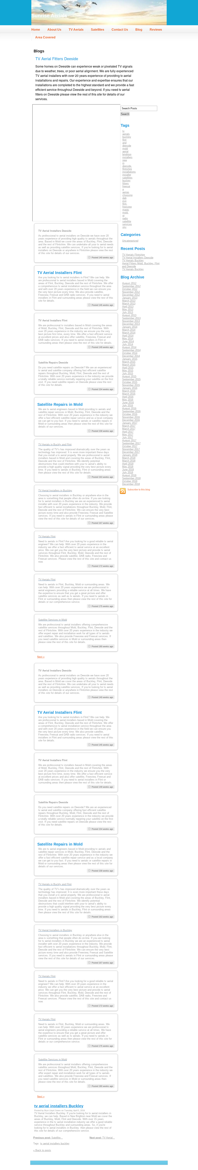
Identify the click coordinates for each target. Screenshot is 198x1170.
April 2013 (127, 306)
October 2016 (129, 414)
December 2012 (131, 294)
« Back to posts (42, 1150)
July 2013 (127, 312)
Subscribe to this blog (138, 489)
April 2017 (127, 431)
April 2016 (127, 396)
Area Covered (45, 37)
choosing (127, 195)
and (124, 142)
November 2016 (131, 417)
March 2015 (128, 361)
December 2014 (131, 356)
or (123, 215)
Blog (138, 29)
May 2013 (127, 309)
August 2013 (129, 315)
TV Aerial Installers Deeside (137, 257)
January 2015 (129, 358)
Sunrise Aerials (49, 15)
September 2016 (131, 411)
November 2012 (131, 292)
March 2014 (128, 329)
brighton (126, 154)
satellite (126, 221)
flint (124, 139)
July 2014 (127, 344)
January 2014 (129, 326)
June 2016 (128, 402)
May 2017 (127, 434)
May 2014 (127, 338)
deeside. (127, 166)
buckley (126, 136)
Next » (40, 656)
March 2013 (128, 300)
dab (124, 198)
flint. (124, 203)
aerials (126, 134)
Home (35, 29)
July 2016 (127, 405)
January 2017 (129, 423)
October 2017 (129, 446)
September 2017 (131, 443)
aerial (125, 151)
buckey (126, 180)
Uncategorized (130, 240)
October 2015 (129, 382)
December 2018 (131, 484)
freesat (126, 186)
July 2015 (127, 373)
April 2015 (127, 367)
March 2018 (128, 457)
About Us (54, 29)
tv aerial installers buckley (54, 1143)
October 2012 (129, 289)
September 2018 (131, 478)
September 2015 (131, 379)
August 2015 (129, 376)
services (127, 224)
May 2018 (127, 466)
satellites (127, 177)
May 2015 (127, 370)
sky (124, 227)
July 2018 (127, 472)
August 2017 (129, 440)
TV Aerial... (102, 1137)
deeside (126, 145)
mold (125, 148)
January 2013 (129, 297)
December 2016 (131, 420)
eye (124, 200)
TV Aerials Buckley (133, 260)
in (123, 163)
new (124, 160)
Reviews (156, 29)
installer (126, 174)
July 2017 (127, 437)
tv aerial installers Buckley (58, 1106)
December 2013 (131, 324)
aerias (125, 192)
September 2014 (131, 350)
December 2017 (131, 452)
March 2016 (128, 390)
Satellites (97, 29)
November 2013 (131, 321)
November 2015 (131, 385)
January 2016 (129, 388)
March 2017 (128, 425)
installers (127, 157)
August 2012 (129, 283)
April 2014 (127, 335)
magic (125, 209)
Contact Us (120, 29)
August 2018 (129, 475)
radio (125, 218)
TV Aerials (76, 29)
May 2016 (127, 399)
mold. (125, 212)
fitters (125, 183)
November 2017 (131, 449)
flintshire (127, 168)
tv (123, 131)
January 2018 (129, 455)
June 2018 (128, 469)
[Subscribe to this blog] (123, 491)
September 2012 (131, 286)
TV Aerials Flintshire (133, 254)
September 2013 (131, 318)
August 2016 (129, 408)
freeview (127, 206)
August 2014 (129, 347)
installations (129, 171)
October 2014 (129, 353)
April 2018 (127, 463)
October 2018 (129, 481)
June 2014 (128, 341)
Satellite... (48, 1137)
